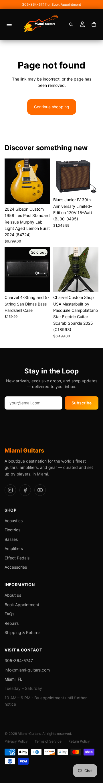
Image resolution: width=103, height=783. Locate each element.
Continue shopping (51, 106)
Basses (11, 539)
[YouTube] (40, 490)
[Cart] (94, 24)
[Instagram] (10, 490)
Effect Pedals (17, 557)
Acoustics (14, 520)
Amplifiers (14, 548)
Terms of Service (48, 741)
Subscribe (82, 402)
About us (13, 595)
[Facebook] (25, 490)
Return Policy (79, 741)
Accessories (16, 567)
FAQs (9, 613)
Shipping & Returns (22, 632)
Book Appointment (22, 604)
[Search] (71, 24)
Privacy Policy (16, 741)
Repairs (12, 623)
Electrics (12, 529)
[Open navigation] (9, 24)
